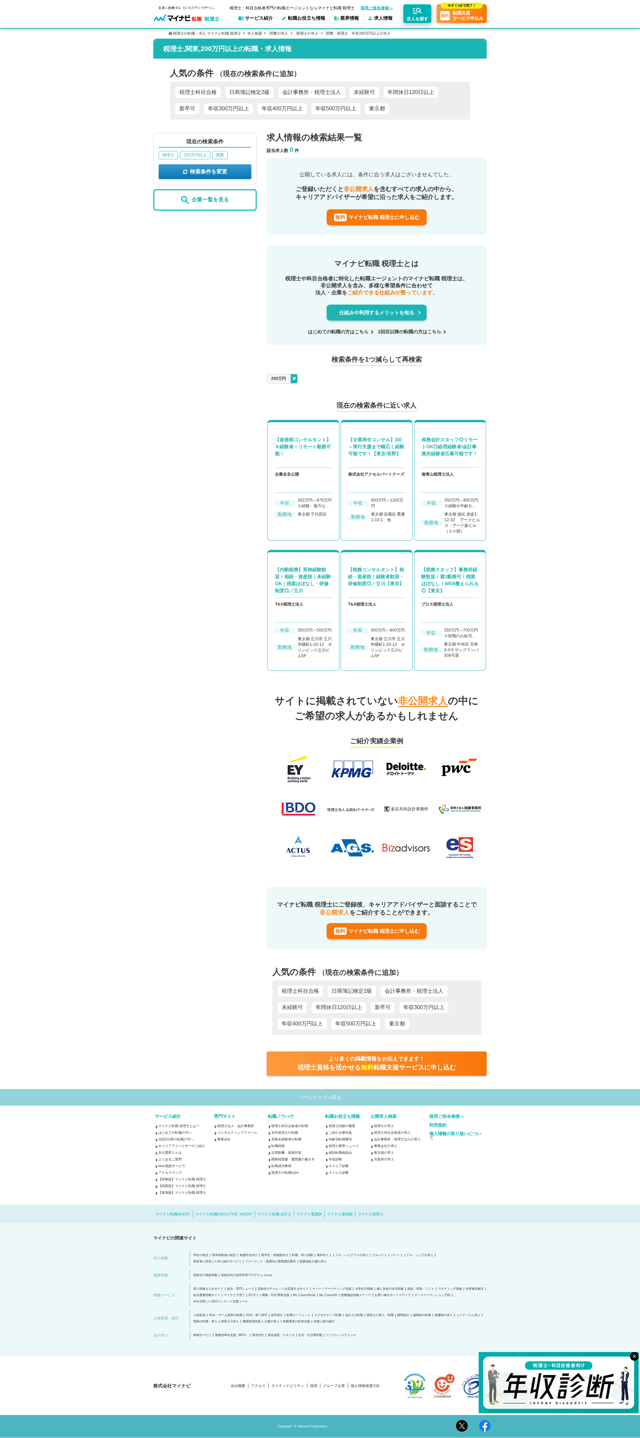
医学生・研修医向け (274, 1255)
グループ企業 (334, 1386)
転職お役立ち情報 (342, 1116)
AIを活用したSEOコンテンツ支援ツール (220, 1301)
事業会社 (224, 1139)
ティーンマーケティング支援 (331, 1288)
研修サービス (202, 1335)
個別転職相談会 (340, 1152)
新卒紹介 (277, 1315)
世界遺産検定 (475, 1288)
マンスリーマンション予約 (432, 1295)
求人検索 (254, 33)
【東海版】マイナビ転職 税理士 (182, 1192)
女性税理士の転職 (284, 1132)
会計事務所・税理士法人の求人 (397, 1139)
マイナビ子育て (234, 1295)
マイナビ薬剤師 (340, 1214)
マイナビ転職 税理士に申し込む (377, 217)
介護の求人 (271, 1321)
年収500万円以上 (335, 108)
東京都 (377, 108)
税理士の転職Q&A (285, 1172)
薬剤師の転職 (422, 1315)
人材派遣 (199, 1315)
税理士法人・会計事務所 (235, 1126)
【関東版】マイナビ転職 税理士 (182, 1179)
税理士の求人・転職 (380, 1315)
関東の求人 (279, 33)
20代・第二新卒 (256, 1315)
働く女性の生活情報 (390, 1288)
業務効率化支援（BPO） (231, 1335)
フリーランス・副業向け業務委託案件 (270, 1261)
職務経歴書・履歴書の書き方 (293, 1159)
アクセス (258, 1386)
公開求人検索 (384, 1116)
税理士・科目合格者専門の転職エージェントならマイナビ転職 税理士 (292, 8)
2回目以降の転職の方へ (176, 1139)
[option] (379, 809)
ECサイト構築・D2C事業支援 (269, 1295)
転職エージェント (299, 1315)
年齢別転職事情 (340, 1139)
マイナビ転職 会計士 (274, 1214)
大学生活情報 (364, 1288)
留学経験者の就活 (224, 1255)
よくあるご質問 (170, 1159)
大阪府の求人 (384, 1159)
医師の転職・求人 (205, 1321)
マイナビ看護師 (309, 1214)
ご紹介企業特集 (340, 1132)
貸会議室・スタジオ (281, 1335)
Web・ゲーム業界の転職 (225, 1315)
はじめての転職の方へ (175, 1132)
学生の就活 (200, 1255)
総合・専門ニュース (240, 1288)
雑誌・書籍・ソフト (420, 1288)
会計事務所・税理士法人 (311, 92)
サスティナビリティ (287, 1386)
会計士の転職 (354, 1315)
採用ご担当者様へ (377, 8)
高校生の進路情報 (205, 1275)
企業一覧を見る (210, 200)
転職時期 (278, 1146)
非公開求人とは (170, 1152)
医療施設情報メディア (356, 1295)
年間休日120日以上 (411, 92)
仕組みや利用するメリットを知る (376, 312)
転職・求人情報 (302, 1255)
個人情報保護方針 (365, 1386)
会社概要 (238, 1386)
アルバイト (379, 1255)
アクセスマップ (170, 1172)
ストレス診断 (339, 1172)
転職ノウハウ (281, 1116)
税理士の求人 (307, 33)
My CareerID (328, 1295)
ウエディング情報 (450, 1288)
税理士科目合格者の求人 (392, 1132)
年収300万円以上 (228, 108)
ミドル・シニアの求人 (418, 1255)
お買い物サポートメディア (393, 1295)
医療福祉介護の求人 (313, 1261)
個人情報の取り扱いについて (455, 1135)
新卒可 (187, 108)
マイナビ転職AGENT (173, 1214)
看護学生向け (249, 1255)
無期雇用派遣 (252, 1321)
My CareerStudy (304, 1295)
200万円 (278, 378)
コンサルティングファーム (237, 1132)
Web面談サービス (171, 1166)
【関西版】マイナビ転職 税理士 (182, 1186)
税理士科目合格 (198, 92)
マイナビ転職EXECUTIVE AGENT (223, 1214)
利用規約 (438, 1125)
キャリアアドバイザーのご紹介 (181, 1146)
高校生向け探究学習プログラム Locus (246, 1275)
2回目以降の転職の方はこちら (409, 331)
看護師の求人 (444, 1315)
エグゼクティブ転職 (327, 1315)
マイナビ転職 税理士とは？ (178, 1126)
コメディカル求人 (468, 1315)
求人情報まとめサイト (208, 1288)
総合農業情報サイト (206, 1295)
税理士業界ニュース (344, 1146)
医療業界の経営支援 (296, 1321)
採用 (313, 1386)
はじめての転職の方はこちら (338, 331)
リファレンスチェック (341, 1335)
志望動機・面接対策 (286, 1152)
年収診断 (335, 1159)
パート (395, 1255)
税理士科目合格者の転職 (289, 1126)
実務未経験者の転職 (286, 1139)
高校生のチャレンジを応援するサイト (283, 1288)
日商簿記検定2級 (249, 92)
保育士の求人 (230, 1321)
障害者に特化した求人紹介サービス (217, 1261)
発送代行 (258, 1335)
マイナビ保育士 (370, 1214)
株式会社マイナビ (172, 1385)
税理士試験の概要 (342, 1126)
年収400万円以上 (282, 108)
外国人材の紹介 (324, 1321)
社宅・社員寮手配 (310, 1335)
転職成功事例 (281, 1166)
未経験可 (364, 92)
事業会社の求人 (385, 1146)
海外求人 (323, 1255)
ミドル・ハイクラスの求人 (350, 1255)
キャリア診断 (339, 1166)
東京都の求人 (384, 1152)
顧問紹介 (403, 1315)
